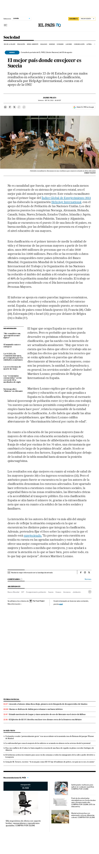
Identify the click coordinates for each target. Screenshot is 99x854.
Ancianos (67, 592)
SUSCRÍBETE (73, 19)
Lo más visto (9, 731)
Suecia (50, 592)
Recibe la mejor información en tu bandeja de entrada (32, 573)
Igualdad (43, 44)
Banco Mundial (13, 592)
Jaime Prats (49, 97)
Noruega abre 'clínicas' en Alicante (13, 390)
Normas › (88, 579)
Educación (21, 44)
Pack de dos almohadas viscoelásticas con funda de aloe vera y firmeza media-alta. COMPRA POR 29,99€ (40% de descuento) (83, 802)
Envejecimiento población (36, 592)
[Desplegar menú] (5, 25)
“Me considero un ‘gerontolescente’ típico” (11, 336)
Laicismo (69, 44)
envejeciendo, (33, 535)
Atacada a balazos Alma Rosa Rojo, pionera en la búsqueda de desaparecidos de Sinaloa (48, 704)
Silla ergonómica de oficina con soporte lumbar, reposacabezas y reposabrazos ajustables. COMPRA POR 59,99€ (23, 823)
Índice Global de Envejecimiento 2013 (66, 198)
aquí (61, 604)
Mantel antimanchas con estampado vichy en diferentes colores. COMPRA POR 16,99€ (83, 815)
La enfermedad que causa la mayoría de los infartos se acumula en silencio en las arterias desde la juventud (47, 743)
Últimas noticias (11, 699)
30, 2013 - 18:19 (53, 100)
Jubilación (77, 592)
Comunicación (79, 44)
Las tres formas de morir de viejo (12, 368)
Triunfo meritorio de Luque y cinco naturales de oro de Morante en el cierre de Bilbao (47, 714)
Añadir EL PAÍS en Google (85, 107)
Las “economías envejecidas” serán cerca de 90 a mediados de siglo (12, 379)
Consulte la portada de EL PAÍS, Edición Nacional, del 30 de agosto (46, 52)
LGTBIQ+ (89, 44)
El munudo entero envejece (12, 346)
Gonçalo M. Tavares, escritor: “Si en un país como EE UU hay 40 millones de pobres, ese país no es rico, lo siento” (50, 762)
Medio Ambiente (32, 44)
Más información (14, 604)
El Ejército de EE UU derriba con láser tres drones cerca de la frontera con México (45, 719)
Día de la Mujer (9, 44)
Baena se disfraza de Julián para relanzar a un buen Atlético (36, 709)
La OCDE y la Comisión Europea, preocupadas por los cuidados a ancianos (13, 357)
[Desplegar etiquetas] (90, 591)
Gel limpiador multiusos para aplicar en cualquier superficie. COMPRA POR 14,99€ (82, 787)
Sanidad (52, 44)
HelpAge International (66, 202)
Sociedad (11, 37)
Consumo (60, 44)
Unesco (58, 592)
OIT (22, 592)
